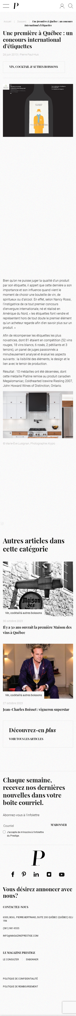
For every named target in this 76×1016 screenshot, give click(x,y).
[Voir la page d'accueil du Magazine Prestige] (38, 858)
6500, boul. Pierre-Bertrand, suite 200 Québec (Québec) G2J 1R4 (38, 919)
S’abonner (32, 959)
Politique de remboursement (20, 986)
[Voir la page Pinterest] (24, 874)
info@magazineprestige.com (20, 935)
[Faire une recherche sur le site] (70, 5)
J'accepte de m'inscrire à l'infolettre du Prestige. (25, 833)
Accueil (7, 21)
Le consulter (11, 959)
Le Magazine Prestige (19, 953)
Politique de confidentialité (20, 978)
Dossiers (21, 21)
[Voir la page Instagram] (49, 874)
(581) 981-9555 (11, 928)
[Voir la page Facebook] (12, 874)
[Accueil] (16, 6)
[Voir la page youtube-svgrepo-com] (62, 874)
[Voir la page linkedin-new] (36, 874)
